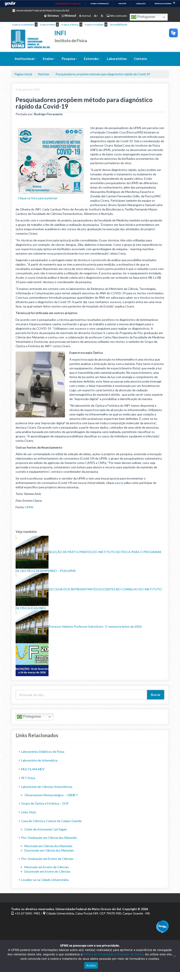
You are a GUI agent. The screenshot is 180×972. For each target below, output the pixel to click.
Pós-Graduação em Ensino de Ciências (47, 859)
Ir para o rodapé (94, 24)
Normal (86, 15)
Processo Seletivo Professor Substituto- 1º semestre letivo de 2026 (95, 626)
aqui (118, 483)
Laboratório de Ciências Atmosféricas (46, 787)
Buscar (156, 695)
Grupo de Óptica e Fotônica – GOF (45, 803)
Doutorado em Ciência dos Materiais (49, 850)
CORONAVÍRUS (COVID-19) (68, 4)
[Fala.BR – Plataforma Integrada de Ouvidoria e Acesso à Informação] (162, 926)
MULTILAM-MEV (33, 769)
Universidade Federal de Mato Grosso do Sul (42, 10)
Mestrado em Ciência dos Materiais (48, 846)
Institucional (24, 59)
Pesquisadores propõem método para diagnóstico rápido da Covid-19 (103, 74)
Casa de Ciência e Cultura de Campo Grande (51, 821)
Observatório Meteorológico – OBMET (51, 795)
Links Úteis (28, 812)
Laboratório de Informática (39, 760)
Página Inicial (23, 74)
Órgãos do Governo (163, 4)
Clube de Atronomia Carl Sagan (45, 829)
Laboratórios (117, 59)
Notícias (43, 74)
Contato (140, 59)
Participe (122, 4)
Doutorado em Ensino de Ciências (47, 871)
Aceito (91, 965)
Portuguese (145, 17)
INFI (60, 33)
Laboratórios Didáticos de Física (42, 751)
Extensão (91, 59)
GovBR (10, 4)
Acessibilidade (118, 24)
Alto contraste (118, 15)
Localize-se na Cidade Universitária (44, 880)
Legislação (141, 4)
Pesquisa (68, 59)
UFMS (29, 507)
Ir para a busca (70, 24)
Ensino (48, 59)
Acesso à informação (99, 4)
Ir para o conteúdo (23, 24)
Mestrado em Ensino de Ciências (46, 867)
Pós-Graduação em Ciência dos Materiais (49, 837)
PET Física (28, 778)
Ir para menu (47, 24)
